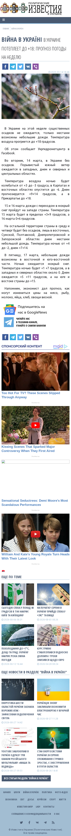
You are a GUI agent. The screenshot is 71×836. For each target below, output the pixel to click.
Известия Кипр (25, 806)
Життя (62, 799)
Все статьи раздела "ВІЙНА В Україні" (26, 778)
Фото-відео (61, 792)
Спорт (52, 799)
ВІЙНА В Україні (22, 39)
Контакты (48, 806)
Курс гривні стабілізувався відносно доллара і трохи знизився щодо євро (52, 654)
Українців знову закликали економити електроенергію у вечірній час (53, 708)
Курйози (41, 799)
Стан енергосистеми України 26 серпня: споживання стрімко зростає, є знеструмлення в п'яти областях (53, 758)
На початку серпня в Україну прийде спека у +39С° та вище (51, 611)
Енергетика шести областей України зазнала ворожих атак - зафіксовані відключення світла (18, 710)
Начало (7, 792)
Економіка (11, 799)
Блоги (17, 792)
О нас (57, 814)
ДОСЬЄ (30, 799)
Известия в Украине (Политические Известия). (36, 829)
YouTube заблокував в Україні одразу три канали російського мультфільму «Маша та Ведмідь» (16, 758)
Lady (38, 806)
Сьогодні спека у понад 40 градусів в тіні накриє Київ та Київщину (18, 611)
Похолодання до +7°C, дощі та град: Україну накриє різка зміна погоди (15, 654)
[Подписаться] (25, 309)
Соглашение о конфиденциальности (31, 814)
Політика (47, 792)
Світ (22, 799)
